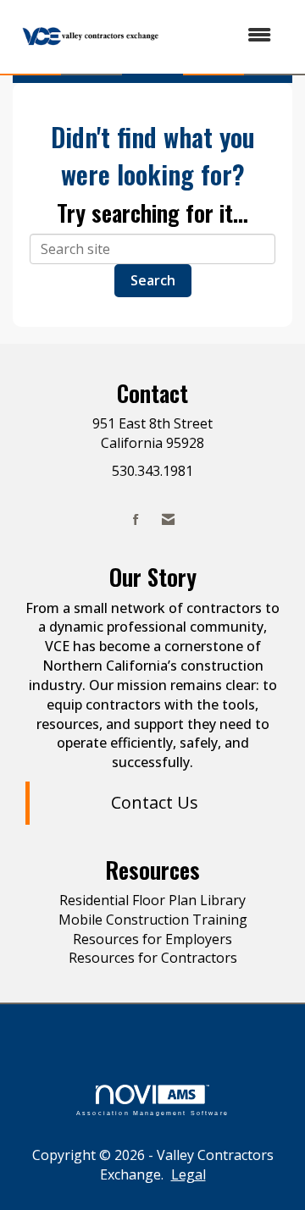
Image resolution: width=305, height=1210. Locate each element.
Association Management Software (152, 1112)
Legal (188, 1174)
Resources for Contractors (153, 957)
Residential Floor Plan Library (152, 900)
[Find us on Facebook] (136, 519)
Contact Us (154, 802)
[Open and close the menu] (228, 35)
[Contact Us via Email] (168, 519)
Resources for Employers (152, 939)
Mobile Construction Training (152, 919)
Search (152, 280)
